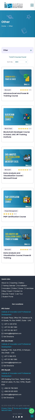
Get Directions (9, 337)
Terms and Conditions (21, 408)
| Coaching (13, 283)
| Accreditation (21, 286)
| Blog (3, 291)
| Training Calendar (8, 286)
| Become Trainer (7, 294)
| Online (14, 288)
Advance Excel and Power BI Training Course (16, 94)
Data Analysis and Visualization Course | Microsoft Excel (13, 175)
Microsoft (7, 90)
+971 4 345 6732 (10, 324)
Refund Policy (6, 410)
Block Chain (8, 128)
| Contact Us (17, 291)
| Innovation (5, 288)
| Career (21, 288)
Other (11, 26)
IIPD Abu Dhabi (7, 341)
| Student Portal (7, 297)
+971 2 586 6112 (9, 356)
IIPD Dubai (5, 308)
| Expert (9, 291)
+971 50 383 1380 (10, 327)
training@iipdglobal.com (12, 333)
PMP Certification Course (15, 216)
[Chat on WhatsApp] (31, 411)
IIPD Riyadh (5, 370)
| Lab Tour (19, 294)
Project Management (11, 211)
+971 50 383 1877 (10, 330)
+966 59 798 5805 (10, 388)
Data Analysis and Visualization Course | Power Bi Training (17, 255)
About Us (5, 283)
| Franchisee (28, 288)
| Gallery (21, 283)
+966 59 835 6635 (10, 391)
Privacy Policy (6, 408)
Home (3, 26)
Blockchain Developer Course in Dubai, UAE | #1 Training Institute (17, 134)
